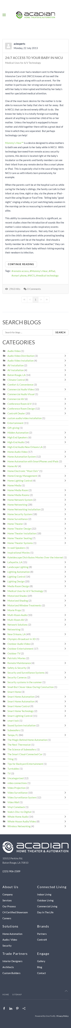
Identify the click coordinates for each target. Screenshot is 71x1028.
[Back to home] (35, 14)
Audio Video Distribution (21, 355)
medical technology (48, 275)
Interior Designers (12, 961)
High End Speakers (17, 437)
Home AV (12, 466)
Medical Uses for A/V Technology (23, 62)
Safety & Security (16, 667)
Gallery (41, 961)
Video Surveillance (17, 792)
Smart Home (14, 691)
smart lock (13, 720)
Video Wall (13, 802)
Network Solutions (17, 624)
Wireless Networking (19, 826)
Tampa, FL (12, 735)
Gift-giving (13, 427)
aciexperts (19, 43)
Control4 (42, 939)
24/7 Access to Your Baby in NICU (34, 58)
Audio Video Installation (20, 360)
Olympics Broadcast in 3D (21, 638)
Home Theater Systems (20, 542)
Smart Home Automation (20, 696)
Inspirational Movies (18, 552)
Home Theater (15, 523)
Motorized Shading (17, 600)
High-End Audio (15, 442)
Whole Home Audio (17, 816)
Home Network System (20, 499)
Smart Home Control (18, 706)
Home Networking (17, 504)
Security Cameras (17, 677)
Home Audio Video (17, 451)
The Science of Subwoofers (21, 749)
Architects (8, 967)
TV (9, 773)
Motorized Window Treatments (24, 605)
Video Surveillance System (21, 797)
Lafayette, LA (14, 562)
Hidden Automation (18, 432)
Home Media (14, 485)
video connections (17, 783)
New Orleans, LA (16, 634)
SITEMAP (17, 994)
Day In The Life (45, 912)
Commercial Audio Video (20, 389)
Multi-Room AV (16, 619)
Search (60, 332)
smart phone (20, 275)
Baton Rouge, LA (16, 374)
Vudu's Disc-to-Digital (19, 811)
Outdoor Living (45, 900)
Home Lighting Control (19, 480)
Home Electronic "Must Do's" (23, 470)
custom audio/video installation (24, 418)
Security (7, 945)
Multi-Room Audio (17, 614)
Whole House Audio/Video (21, 821)
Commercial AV (15, 398)
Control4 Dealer (16, 413)
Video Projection (16, 787)
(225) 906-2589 (11, 871)
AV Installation (15, 365)
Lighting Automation (18, 571)
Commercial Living (47, 906)
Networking (13, 629)
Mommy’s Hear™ (14, 142)
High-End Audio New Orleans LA (24, 446)
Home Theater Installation (21, 533)
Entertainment (15, 422)
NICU (32, 275)
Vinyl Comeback (16, 807)
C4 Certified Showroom (15, 912)
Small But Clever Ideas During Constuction (30, 686)
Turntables (13, 768)
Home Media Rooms (18, 494)
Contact (41, 973)
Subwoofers (13, 730)
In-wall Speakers (16, 547)
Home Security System (19, 514)
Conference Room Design (21, 408)
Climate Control (16, 379)
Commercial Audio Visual (21, 394)
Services (7, 900)
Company (7, 894)
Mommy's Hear (39, 270)
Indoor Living (44, 894)
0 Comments (34, 288)
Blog (39, 967)
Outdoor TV (13, 653)
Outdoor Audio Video (18, 643)
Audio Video (13, 350)
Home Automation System (21, 456)
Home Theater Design (19, 528)
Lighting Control (16, 576)
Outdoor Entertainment (20, 648)
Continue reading (21, 264)
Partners (42, 933)
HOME (5, 994)
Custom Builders (11, 973)
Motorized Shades (17, 595)
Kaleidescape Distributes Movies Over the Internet (35, 557)
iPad (52, 270)
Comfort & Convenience (20, 384)
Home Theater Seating (19, 538)
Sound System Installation (21, 725)
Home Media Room (17, 490)
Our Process (9, 906)
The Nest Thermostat (19, 744)
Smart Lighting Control (19, 715)
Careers (6, 918)
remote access (21, 270)
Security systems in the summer (24, 682)
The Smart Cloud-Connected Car (24, 754)
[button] (4, 14)
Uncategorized (15, 778)
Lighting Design (15, 581)
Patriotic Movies (16, 658)
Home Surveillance (17, 518)
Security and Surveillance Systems (26, 672)
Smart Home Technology (20, 711)
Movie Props (14, 610)
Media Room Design (18, 586)
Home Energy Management (22, 475)
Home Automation (12, 933)
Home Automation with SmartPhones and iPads (32, 461)
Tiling (10, 759)
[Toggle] (66, 355)
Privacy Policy (62, 1016)
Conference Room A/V (19, 403)
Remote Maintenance (19, 662)
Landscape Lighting (17, 566)
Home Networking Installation (23, 509)
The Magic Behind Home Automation (27, 739)
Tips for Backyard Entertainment (25, 763)
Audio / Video (9, 939)
